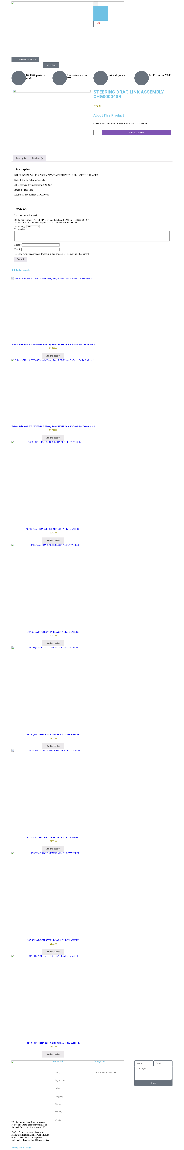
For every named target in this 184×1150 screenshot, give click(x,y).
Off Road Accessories (106, 1072)
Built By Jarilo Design (21, 1147)
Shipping (59, 1096)
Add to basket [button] (53, 356)
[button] (95, 3)
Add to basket (136, 132)
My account (60, 1080)
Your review (20, 229)
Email (17, 249)
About (58, 1088)
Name (18, 245)
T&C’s (58, 1112)
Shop (57, 1072)
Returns (58, 1104)
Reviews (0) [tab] (37, 158)
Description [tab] (21, 158)
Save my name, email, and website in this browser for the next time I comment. (53, 254)
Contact (58, 1120)
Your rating (20, 226)
